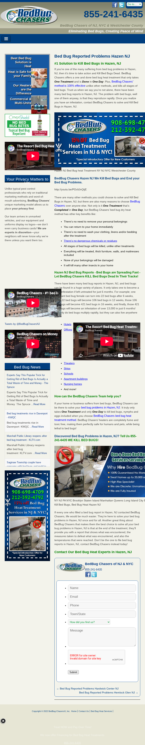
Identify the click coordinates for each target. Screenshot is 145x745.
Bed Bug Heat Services (101, 711)
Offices (68, 329)
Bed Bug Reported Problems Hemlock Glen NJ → (108, 692)
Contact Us (84, 711)
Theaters (69, 363)
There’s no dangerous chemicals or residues (90, 240)
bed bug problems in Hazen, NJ (100, 407)
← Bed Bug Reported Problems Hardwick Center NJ (87, 688)
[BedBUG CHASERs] (29, 24)
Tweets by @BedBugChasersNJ (22, 324)
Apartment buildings (76, 378)
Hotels (67, 324)
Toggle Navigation (6, 39)
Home (74, 711)
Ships (67, 368)
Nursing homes (73, 383)
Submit (73, 672)
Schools (68, 373)
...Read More (38, 404)
